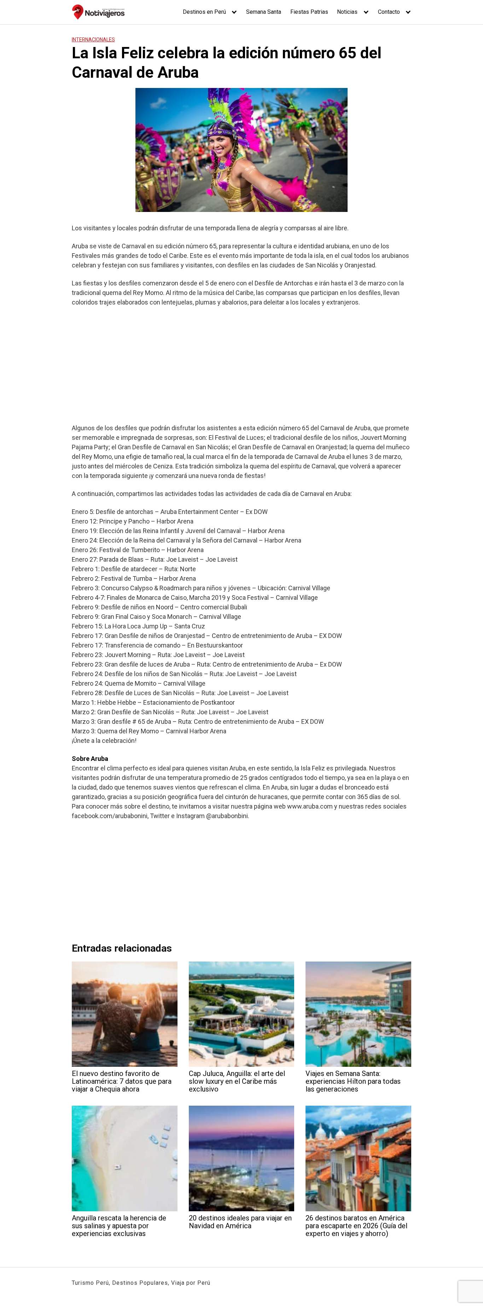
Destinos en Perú (204, 11)
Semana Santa (263, 11)
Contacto (389, 11)
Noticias (347, 11)
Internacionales (93, 39)
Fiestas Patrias (309, 11)
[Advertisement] (241, 364)
